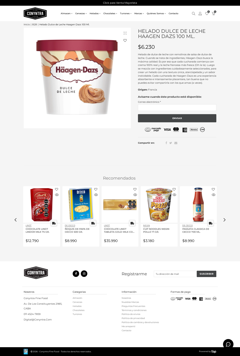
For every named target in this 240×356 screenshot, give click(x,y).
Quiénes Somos (155, 13)
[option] (77, 78)
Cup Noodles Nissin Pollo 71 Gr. (156, 230)
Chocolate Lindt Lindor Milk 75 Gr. (37, 230)
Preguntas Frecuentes (133, 306)
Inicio (27, 24)
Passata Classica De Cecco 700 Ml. (195, 230)
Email (175, 143)
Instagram (84, 273)
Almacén (77, 298)
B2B (34, 24)
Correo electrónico (149, 101)
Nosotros (126, 298)
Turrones (125, 13)
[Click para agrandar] (125, 33)
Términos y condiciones (134, 310)
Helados (94, 13)
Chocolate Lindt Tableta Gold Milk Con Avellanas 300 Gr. (119, 230)
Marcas (138, 13)
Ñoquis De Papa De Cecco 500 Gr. (77, 230)
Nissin (146, 225)
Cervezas (80, 13)
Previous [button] (15, 219)
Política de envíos (131, 314)
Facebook (166, 143)
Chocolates (109, 13)
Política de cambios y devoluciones (140, 322)
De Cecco (70, 225)
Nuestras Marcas (130, 302)
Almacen (66, 13)
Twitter (170, 143)
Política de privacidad (133, 318)
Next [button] (224, 219)
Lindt (29, 225)
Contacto (173, 13)
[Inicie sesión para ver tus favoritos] (125, 40)
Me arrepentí (128, 326)
